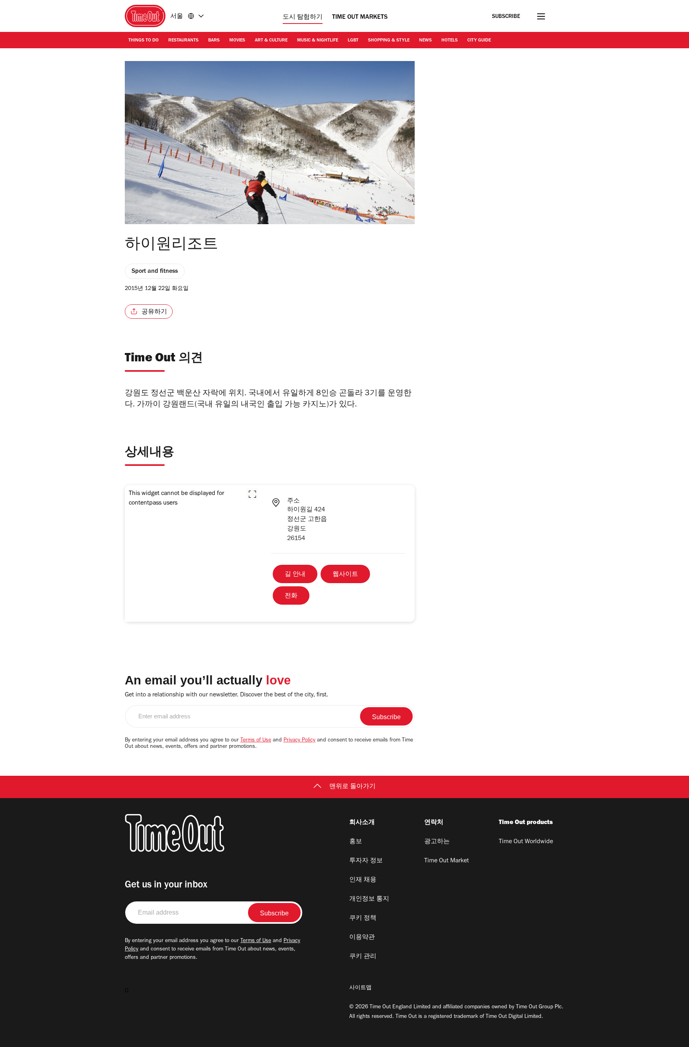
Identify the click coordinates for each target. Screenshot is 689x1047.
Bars (214, 40)
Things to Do (143, 40)
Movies (237, 40)
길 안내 (295, 575)
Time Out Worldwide (526, 842)
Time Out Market (446, 861)
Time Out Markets (360, 17)
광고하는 (437, 842)
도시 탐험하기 (303, 17)
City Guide (479, 40)
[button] (252, 494)
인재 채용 (362, 880)
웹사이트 (345, 575)
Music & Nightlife (317, 40)
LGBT (353, 40)
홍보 (355, 842)
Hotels (449, 40)
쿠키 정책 (362, 918)
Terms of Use (255, 740)
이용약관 (362, 938)
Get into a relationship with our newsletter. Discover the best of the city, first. (226, 695)
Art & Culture (271, 40)
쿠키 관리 (362, 957)
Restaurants (183, 40)
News (425, 40)
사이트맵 (360, 988)
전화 (291, 596)
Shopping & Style (388, 40)
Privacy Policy (299, 740)
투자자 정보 (366, 861)
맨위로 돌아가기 (352, 787)
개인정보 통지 (369, 899)
